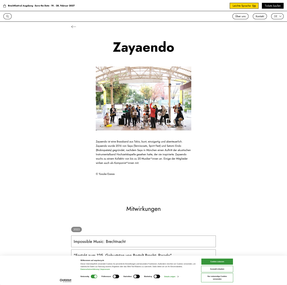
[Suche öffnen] (7, 16)
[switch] (116, 276)
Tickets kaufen (273, 6)
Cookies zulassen (217, 262)
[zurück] (73, 27)
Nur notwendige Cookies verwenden (217, 277)
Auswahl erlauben (217, 269)
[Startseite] (4, 6)
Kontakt (260, 16)
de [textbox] (275, 16)
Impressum (105, 269)
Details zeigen (169, 276)
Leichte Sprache (242, 6)
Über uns (240, 16)
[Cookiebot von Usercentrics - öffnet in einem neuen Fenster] (65, 280)
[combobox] (277, 16)
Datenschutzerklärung (90, 269)
